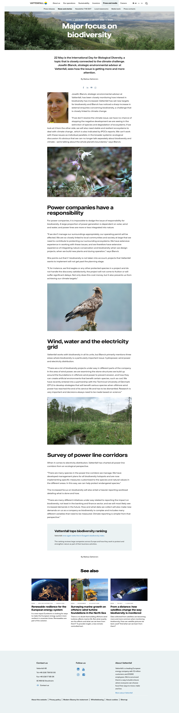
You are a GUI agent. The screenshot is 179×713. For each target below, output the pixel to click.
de (142, 3)
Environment (82, 20)
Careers (123, 3)
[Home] (38, 3)
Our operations (69, 3)
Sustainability (83, 3)
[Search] (146, 3)
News (68, 20)
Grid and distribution (45, 603)
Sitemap (124, 700)
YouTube (84, 669)
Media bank (116, 9)
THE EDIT (120, 603)
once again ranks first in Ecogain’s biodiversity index (83, 536)
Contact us (44, 685)
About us (56, 3)
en (136, 3)
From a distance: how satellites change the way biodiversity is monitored (126, 609)
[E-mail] (92, 87)
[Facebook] (83, 87)
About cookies (112, 700)
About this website (39, 700)
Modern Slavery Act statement (75, 700)
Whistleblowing (97, 700)
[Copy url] (96, 87)
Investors (96, 3)
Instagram (78, 674)
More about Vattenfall (124, 693)
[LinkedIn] (87, 87)
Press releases (49, 9)
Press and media (110, 3)
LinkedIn (78, 669)
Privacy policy (55, 700)
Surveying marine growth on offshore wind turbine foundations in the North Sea (88, 609)
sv (139, 3)
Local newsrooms (101, 9)
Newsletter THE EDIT (83, 9)
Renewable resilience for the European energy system (48, 608)
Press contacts (129, 9)
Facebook (84, 674)
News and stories (65, 9)
